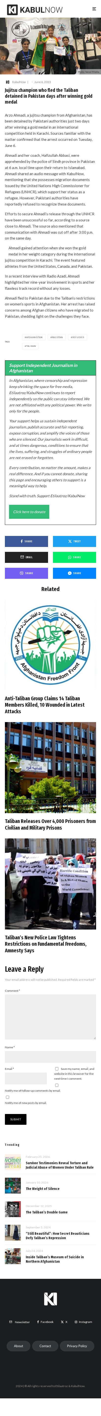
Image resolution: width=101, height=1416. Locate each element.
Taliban (31, 346)
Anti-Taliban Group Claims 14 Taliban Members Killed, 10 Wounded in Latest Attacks (45, 705)
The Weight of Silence (43, 1188)
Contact (45, 1346)
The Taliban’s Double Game (47, 1212)
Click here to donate (29, 511)
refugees (78, 337)
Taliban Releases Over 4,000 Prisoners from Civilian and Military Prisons (50, 824)
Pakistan (57, 337)
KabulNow (19, 82)
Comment (12, 990)
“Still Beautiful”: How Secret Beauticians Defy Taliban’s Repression (57, 1235)
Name (10, 1047)
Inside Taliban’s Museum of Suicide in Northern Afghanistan (55, 1259)
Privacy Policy (77, 1346)
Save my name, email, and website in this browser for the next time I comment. (74, 1073)
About (18, 1346)
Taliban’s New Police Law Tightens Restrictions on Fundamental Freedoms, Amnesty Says (46, 944)
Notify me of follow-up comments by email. (33, 1090)
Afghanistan (34, 337)
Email (9, 1069)
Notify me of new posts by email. (26, 1103)
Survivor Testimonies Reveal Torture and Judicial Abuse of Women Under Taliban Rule (60, 1165)
